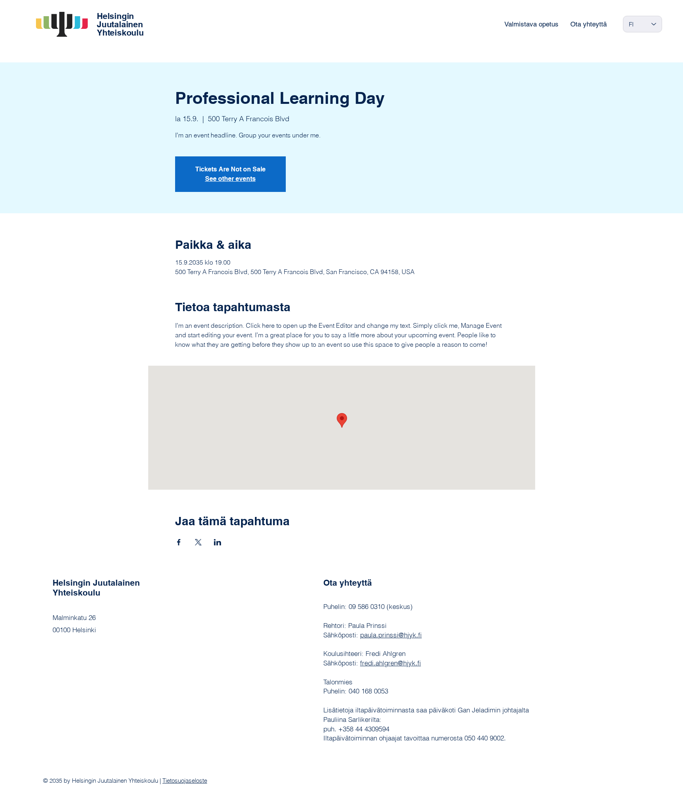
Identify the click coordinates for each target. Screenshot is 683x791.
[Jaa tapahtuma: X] (198, 542)
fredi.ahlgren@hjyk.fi (390, 663)
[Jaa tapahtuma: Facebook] (179, 542)
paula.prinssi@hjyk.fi (391, 635)
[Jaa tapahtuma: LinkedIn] (217, 542)
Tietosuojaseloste (184, 780)
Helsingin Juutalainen (120, 20)
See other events (230, 178)
